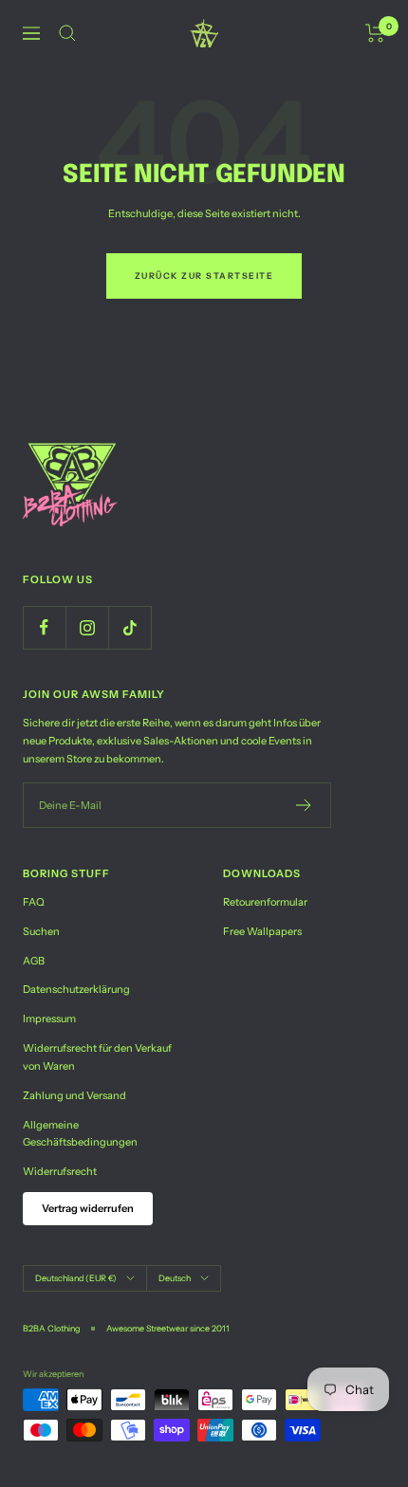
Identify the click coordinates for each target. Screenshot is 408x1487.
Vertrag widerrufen (88, 1208)
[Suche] (67, 33)
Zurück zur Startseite (204, 275)
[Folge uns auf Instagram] (86, 627)
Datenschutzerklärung (76, 989)
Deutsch (174, 1278)
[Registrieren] (304, 805)
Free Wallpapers (262, 931)
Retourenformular (265, 902)
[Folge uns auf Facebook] (44, 627)
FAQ (34, 902)
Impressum (49, 1018)
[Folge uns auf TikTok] (129, 627)
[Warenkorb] (375, 33)
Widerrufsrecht (60, 1171)
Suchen (41, 931)
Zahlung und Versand (74, 1095)
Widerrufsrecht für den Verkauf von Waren (97, 1057)
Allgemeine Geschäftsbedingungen (80, 1133)
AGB (34, 960)
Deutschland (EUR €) (76, 1278)
